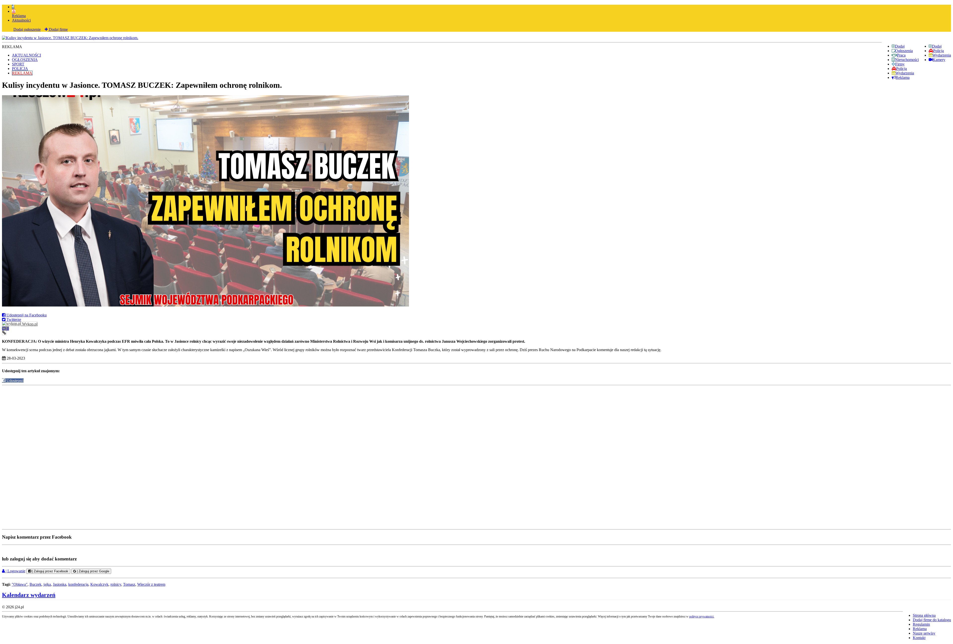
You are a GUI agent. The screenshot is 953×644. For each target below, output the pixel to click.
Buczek (35, 584)
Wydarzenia (941, 55)
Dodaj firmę (58, 29)
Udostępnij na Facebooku (26, 315)
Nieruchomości (907, 60)
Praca (901, 55)
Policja (938, 51)
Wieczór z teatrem (151, 584)
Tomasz (129, 584)
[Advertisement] (476, 421)
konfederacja (78, 584)
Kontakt (919, 638)
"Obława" (20, 584)
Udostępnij (14, 380)
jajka (47, 584)
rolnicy (115, 584)
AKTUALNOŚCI (26, 55)
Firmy (900, 64)
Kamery (939, 60)
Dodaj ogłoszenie (27, 29)
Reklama (19, 16)
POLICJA (20, 68)
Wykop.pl (29, 324)
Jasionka (59, 584)
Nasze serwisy (924, 633)
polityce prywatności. (701, 616)
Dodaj (937, 46)
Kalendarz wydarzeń (28, 595)
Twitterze (13, 319)
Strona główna (924, 615)
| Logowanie (15, 571)
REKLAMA (22, 73)
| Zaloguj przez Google (92, 571)
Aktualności (21, 20)
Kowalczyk (99, 584)
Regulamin (921, 624)
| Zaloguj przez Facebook (49, 571)
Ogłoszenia (904, 51)
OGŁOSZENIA (25, 60)
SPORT (18, 64)
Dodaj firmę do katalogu (932, 620)
